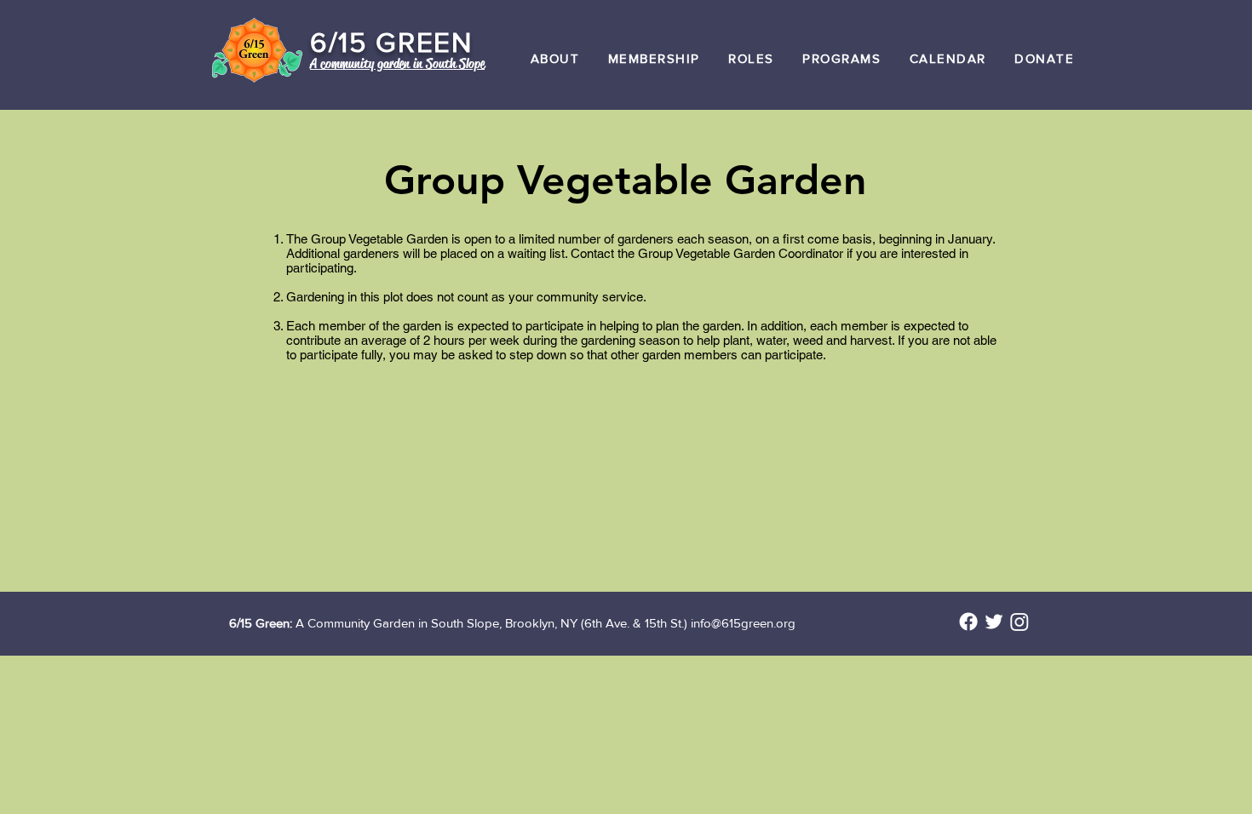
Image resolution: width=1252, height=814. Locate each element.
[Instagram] (1019, 621)
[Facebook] (968, 621)
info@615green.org (743, 623)
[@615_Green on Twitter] (994, 621)
